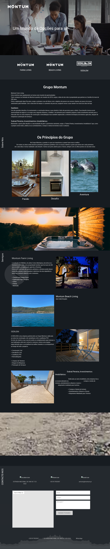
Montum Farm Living (22, 258)
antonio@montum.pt (85, 482)
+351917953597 (55, 482)
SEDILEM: (15, 331)
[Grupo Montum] (18, 6)
